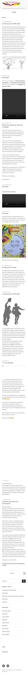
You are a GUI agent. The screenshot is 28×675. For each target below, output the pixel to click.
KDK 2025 (5, 187)
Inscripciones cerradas (9, 267)
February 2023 (6, 631)
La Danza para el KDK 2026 (11, 24)
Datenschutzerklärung (7, 669)
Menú (14, 12)
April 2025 (5, 614)
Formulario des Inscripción (9, 191)
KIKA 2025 (5, 77)
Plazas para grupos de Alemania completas (12, 126)
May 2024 (4, 619)
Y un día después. (8, 363)
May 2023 (4, 625)
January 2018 (5, 634)
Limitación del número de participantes (10, 502)
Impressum (5, 651)
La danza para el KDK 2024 (11, 294)
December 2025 (6, 611)
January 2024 (5, 622)
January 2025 (5, 616)
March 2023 (5, 628)
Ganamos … (6, 213)
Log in (3, 646)
